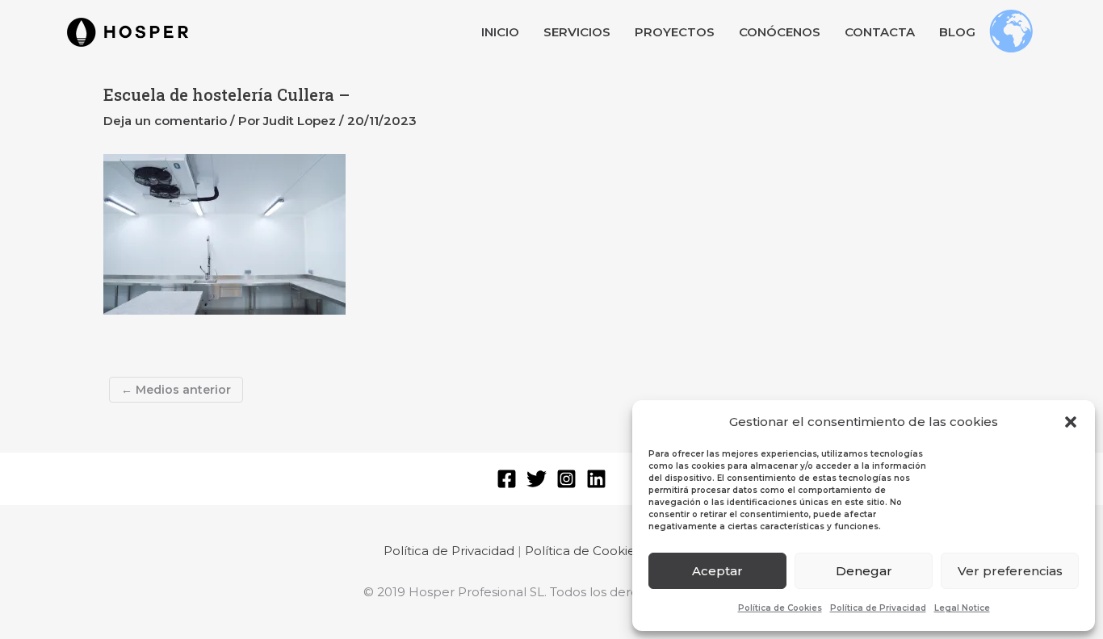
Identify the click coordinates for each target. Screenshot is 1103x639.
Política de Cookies (780, 608)
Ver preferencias (1010, 570)
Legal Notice (962, 608)
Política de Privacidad (878, 608)
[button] (1071, 422)
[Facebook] (507, 479)
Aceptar (717, 570)
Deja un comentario (165, 120)
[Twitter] (536, 479)
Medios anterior (176, 389)
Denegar (864, 570)
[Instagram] (566, 479)
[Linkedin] (596, 479)
